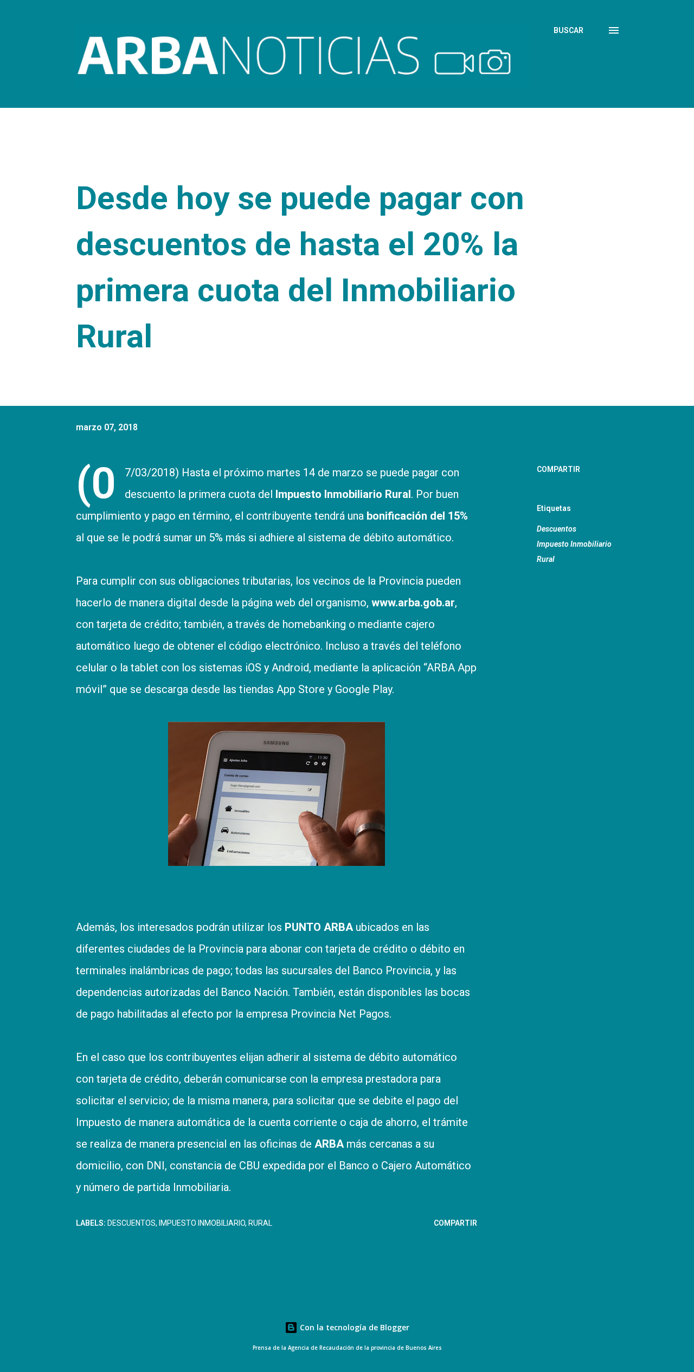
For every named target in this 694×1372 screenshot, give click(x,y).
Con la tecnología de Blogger (353, 1327)
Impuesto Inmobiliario (574, 544)
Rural (546, 559)
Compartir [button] (558, 469)
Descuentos (556, 529)
